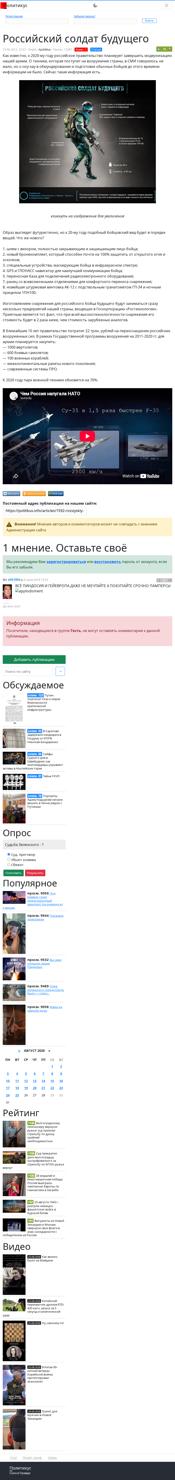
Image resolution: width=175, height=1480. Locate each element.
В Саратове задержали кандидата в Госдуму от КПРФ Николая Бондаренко (44, 736)
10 (8, 1081)
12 (26, 1081)
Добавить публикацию (34, 659)
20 (34, 1088)
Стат (13, 1457)
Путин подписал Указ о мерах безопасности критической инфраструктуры (43, 702)
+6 (164, 49)
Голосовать (13, 873)
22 (52, 1088)
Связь (52, 1457)
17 (8, 1088)
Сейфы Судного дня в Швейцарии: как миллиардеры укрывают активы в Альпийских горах (33, 761)
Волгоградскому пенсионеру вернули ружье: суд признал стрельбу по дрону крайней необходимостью (43, 1132)
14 (43, 1081)
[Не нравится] (169, 49)
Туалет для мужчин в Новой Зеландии (42, 1415)
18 (17, 1088)
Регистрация (14, 16)
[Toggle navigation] (167, 5)
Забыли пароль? (84, 16)
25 (17, 1095)
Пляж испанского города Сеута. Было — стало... (45, 990)
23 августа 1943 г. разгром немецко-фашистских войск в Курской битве (42, 1207)
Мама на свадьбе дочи (44, 1009)
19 (26, 1088)
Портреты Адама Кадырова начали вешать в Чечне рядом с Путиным (45, 801)
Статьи (96, 49)
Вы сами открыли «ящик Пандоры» (44, 963)
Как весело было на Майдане (42, 1258)
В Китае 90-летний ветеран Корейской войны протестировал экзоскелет (42, 1374)
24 (8, 1095)
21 (43, 1088)
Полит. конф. (32, 1457)
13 (34, 1081)
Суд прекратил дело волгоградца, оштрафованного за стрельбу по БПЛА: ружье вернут (33, 1160)
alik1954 (14, 580)
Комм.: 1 (81, 49)
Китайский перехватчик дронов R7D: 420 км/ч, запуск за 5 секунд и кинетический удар (33, 1308)
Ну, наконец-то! (53, 1323)
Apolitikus (45, 49)
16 (61, 1081)
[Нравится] (158, 49)
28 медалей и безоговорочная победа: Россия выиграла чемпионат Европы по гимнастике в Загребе (45, 1183)
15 (52, 1081)
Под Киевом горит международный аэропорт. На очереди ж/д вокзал (33, 900)
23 (61, 1088)
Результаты (35, 873)
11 (17, 1081)
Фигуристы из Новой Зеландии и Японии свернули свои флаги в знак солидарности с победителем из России (33, 1228)
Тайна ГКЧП (51, 776)
